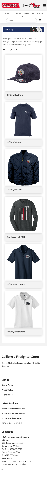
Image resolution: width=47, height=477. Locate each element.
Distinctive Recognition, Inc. (19, 363)
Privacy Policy (7, 390)
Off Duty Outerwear (15, 189)
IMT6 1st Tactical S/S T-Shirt (13, 423)
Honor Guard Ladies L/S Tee (13, 408)
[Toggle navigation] (44, 5)
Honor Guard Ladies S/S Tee (13, 413)
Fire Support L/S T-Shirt (16, 237)
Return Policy (7, 385)
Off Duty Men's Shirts (16, 284)
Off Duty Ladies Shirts (16, 332)
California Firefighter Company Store (19, 14)
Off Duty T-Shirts (14, 142)
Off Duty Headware (15, 95)
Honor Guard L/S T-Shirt (12, 418)
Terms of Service (8, 395)
